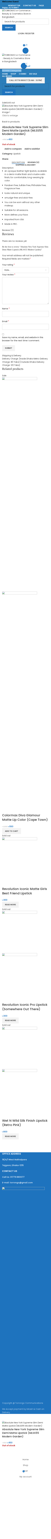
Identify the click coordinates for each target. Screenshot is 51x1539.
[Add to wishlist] (21, 809)
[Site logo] (20, 13)
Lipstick (17, 153)
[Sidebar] (3, 1417)
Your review (8, 274)
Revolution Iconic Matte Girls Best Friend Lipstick (24, 891)
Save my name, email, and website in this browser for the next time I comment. (22, 339)
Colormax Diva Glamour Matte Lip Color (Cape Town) (25, 817)
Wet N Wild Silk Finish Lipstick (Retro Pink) (25, 1122)
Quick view (13, 809)
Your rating (8, 264)
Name (6, 308)
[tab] (18, 162)
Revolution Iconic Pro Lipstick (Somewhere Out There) (24, 1006)
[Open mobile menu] (25, 50)
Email (5, 321)
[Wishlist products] (25, 39)
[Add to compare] (5, 809)
